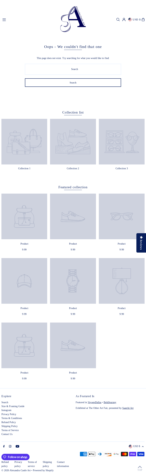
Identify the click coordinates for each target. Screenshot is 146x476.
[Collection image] (24, 141)
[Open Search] (118, 19)
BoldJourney (110, 402)
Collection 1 (24, 168)
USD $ (137, 19)
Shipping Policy (9, 426)
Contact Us (6, 434)
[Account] (124, 19)
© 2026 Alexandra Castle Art (16, 470)
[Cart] (143, 19)
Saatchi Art (128, 408)
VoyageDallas (94, 402)
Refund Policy (8, 422)
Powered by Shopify (43, 470)
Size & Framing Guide (12, 406)
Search (4, 402)
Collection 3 (122, 168)
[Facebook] (4, 446)
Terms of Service (10, 430)
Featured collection (72, 187)
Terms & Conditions (11, 418)
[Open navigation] (27, 19)
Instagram (6, 410)
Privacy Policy (8, 414)
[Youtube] (17, 446)
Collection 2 (73, 168)
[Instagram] (10, 446)
